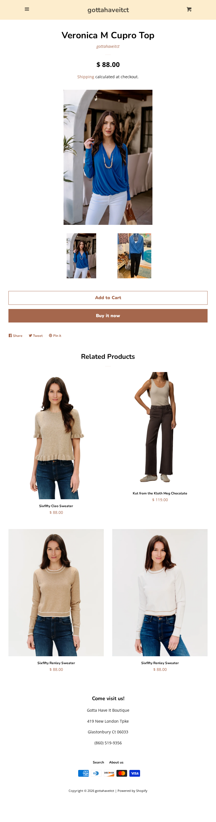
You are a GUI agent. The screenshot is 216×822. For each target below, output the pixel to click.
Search (98, 762)
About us (116, 762)
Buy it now (108, 316)
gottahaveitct (108, 9)
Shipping (85, 76)
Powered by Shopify (132, 791)
